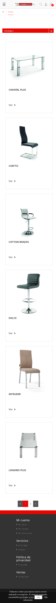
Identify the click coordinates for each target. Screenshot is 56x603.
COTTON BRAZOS (19, 241)
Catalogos (8, 30)
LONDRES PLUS (17, 470)
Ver (11, 105)
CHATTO (13, 165)
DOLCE (12, 318)
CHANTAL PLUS (17, 89)
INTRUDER (15, 394)
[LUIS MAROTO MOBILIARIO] (25, 4)
